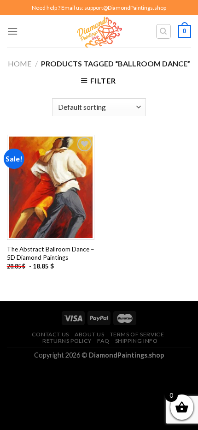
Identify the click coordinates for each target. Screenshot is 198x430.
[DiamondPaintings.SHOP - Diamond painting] (99, 31)
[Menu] (12, 31)
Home (19, 63)
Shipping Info (136, 340)
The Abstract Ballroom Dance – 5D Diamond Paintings (50, 253)
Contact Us (50, 334)
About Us (89, 334)
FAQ (103, 340)
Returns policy (67, 340)
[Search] (163, 31)
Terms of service (137, 334)
